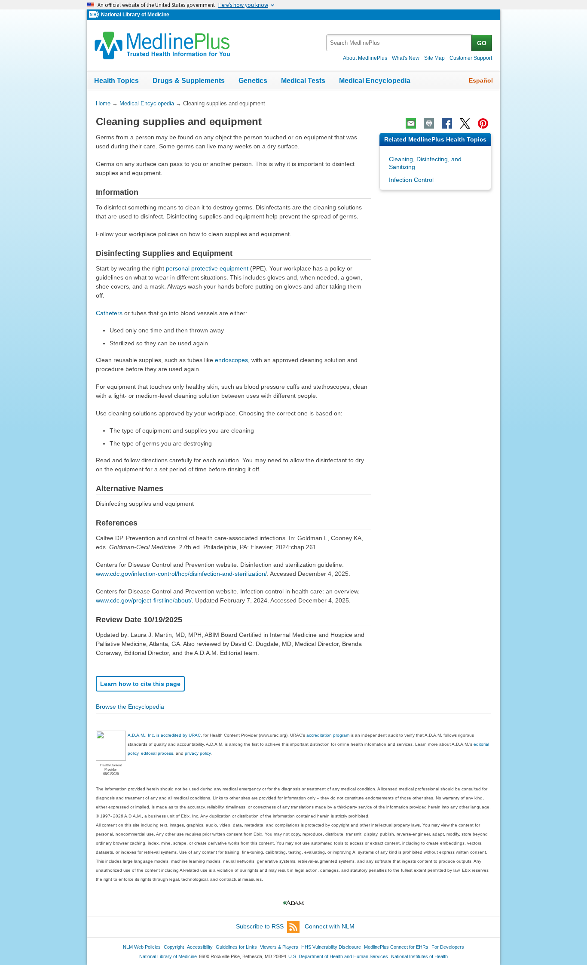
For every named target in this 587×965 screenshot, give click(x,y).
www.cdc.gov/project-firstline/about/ (144, 600)
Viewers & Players (279, 947)
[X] (465, 123)
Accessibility (200, 947)
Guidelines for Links (236, 947)
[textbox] (399, 42)
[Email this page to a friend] (411, 123)
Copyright (174, 947)
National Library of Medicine (135, 15)
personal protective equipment (207, 268)
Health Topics (116, 80)
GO (481, 43)
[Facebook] (447, 123)
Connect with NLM (330, 926)
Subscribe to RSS (260, 926)
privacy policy (198, 753)
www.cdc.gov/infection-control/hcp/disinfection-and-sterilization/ (181, 573)
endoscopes (231, 359)
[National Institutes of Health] (95, 14)
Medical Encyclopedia (374, 80)
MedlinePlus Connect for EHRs (396, 947)
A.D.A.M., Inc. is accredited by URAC (164, 735)
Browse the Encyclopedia (130, 706)
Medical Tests (303, 80)
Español (481, 80)
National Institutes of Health (419, 956)
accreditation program (327, 735)
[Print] (429, 123)
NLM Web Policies (142, 947)
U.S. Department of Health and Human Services (338, 956)
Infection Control (411, 179)
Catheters (109, 313)
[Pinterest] (483, 123)
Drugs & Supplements (189, 80)
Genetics (252, 80)
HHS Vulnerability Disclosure (331, 947)
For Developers (447, 947)
